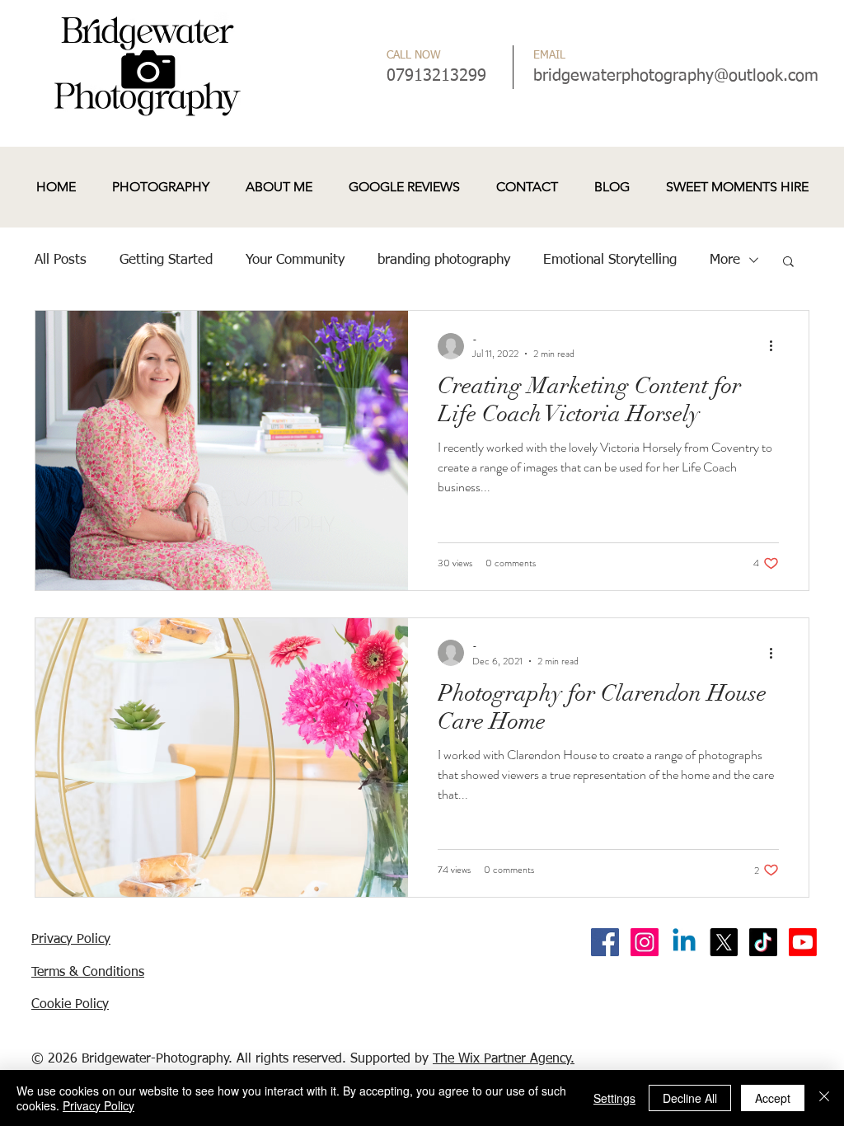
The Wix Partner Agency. (503, 1059)
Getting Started (166, 260)
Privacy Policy (98, 1105)
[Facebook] (605, 942)
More (725, 260)
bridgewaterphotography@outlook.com (675, 76)
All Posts (61, 260)
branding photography (443, 260)
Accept (772, 1098)
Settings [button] (614, 1098)
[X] (724, 942)
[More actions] (776, 346)
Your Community (295, 260)
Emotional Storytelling (610, 260)
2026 (62, 1059)
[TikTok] (763, 942)
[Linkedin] (684, 942)
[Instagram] (645, 942)
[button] (788, 262)
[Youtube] (803, 942)
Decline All (690, 1098)
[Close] (824, 1098)
